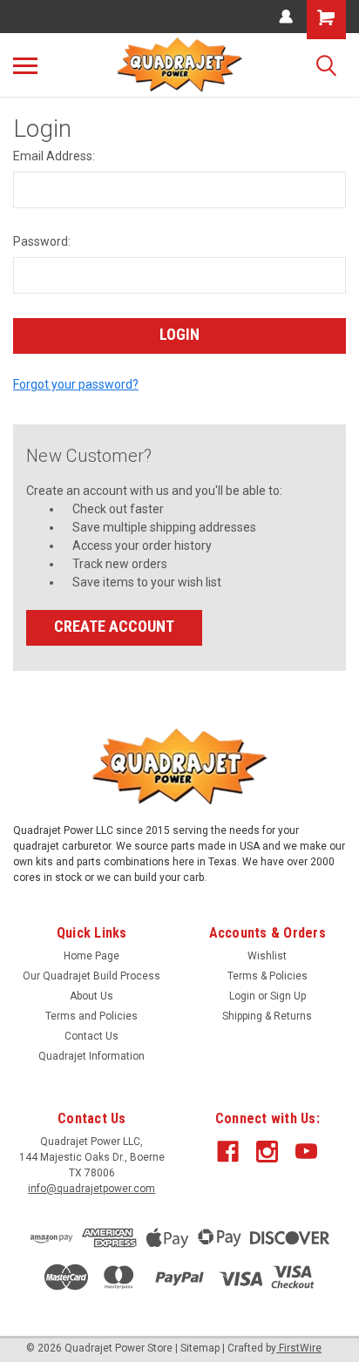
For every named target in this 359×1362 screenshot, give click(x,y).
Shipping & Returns (267, 1016)
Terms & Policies (267, 976)
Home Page (91, 956)
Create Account (114, 626)
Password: (42, 241)
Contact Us (91, 1036)
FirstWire (299, 1348)
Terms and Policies (91, 1016)
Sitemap (200, 1348)
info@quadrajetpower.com (91, 1188)
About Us (91, 996)
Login (242, 996)
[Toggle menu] (25, 65)
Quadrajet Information (91, 1056)
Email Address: (54, 156)
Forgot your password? (76, 384)
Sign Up (288, 996)
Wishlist (267, 956)
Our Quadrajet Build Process (91, 976)
